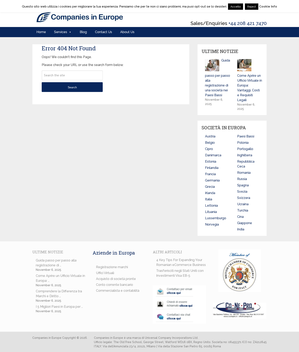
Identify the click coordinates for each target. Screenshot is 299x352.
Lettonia (211, 205)
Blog (83, 32)
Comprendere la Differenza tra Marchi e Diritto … (59, 293)
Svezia (242, 191)
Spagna (243, 185)
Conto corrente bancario (114, 285)
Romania (244, 173)
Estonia (210, 161)
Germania (212, 180)
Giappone (244, 223)
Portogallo (245, 149)
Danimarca (213, 155)
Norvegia (212, 224)
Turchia (242, 210)
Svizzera (243, 198)
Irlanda (210, 193)
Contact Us (103, 32)
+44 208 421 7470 (247, 23)
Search (72, 87)
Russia (242, 179)
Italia (208, 199)
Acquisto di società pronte (116, 279)
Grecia (210, 187)
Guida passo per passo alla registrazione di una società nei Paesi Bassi (217, 77)
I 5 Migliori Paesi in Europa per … (59, 307)
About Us (127, 32)
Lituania (211, 212)
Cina (240, 217)
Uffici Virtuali (105, 273)
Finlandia (211, 168)
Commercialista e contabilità (117, 291)
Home (41, 32)
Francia (210, 174)
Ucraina (243, 204)
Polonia (243, 143)
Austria (210, 136)
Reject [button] (251, 6)
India (240, 229)
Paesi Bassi (245, 136)
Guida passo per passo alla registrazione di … (56, 262)
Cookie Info (268, 6)
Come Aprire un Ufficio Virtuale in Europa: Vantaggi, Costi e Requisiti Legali (249, 88)
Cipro (209, 149)
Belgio (210, 143)
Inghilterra (244, 155)
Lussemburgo (215, 218)
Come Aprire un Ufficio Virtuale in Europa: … (60, 278)
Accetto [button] (235, 6)
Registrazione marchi (112, 267)
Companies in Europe (46, 337)
